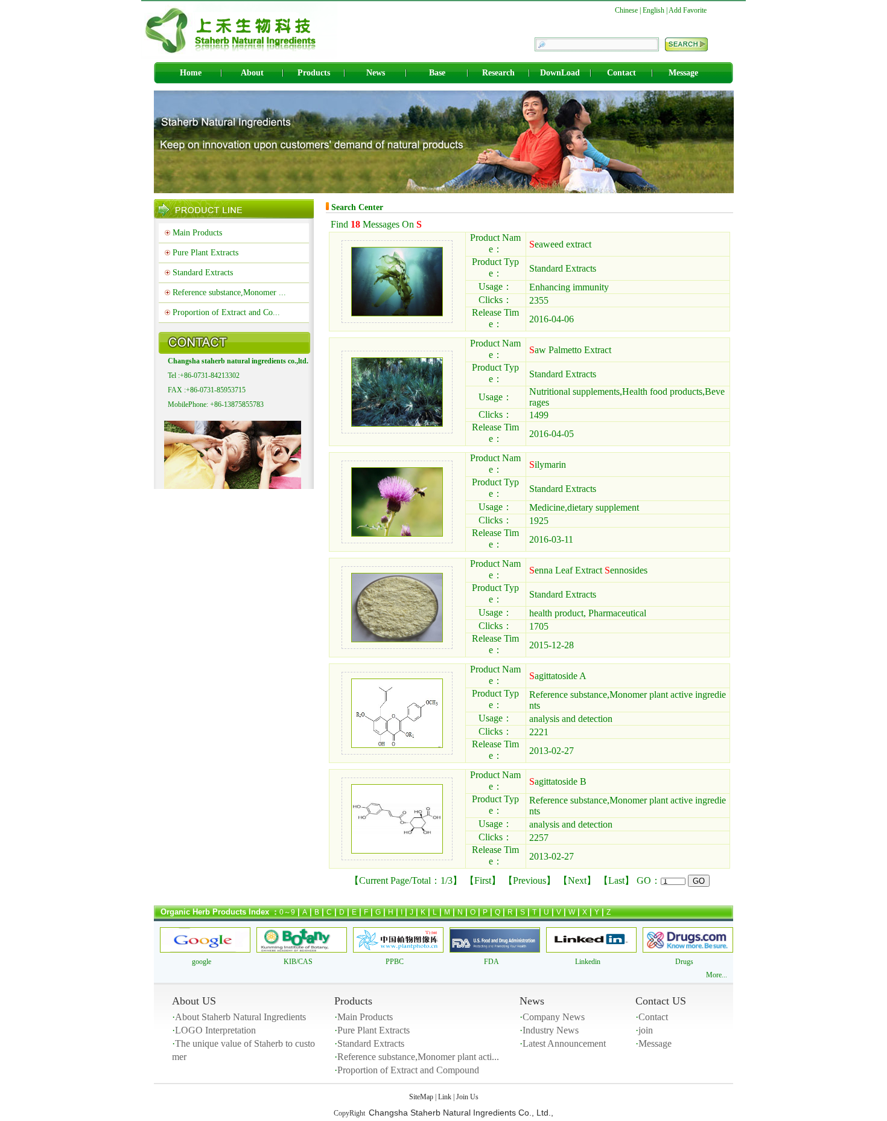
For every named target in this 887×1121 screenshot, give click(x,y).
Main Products (197, 232)
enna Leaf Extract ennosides (588, 570)
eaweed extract (560, 244)
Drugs (684, 961)
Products (313, 72)
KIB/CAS (298, 961)
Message (683, 72)
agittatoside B (558, 781)
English (653, 10)
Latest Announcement (564, 1043)
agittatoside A (558, 676)
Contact (621, 72)
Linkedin (587, 961)
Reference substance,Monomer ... (229, 292)
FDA (491, 961)
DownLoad (560, 72)
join (645, 1030)
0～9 (287, 912)
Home (191, 72)
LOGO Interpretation (215, 1030)
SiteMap (421, 1097)
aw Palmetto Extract (570, 350)
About (252, 72)
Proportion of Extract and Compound (408, 1070)
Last (616, 880)
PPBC (395, 961)
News (375, 72)
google (201, 961)
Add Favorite (688, 10)
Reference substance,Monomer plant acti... (418, 1057)
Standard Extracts (203, 272)
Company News (554, 1017)
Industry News (551, 1030)
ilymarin (547, 464)
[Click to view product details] (397, 313)
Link (444, 1097)
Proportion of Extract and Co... (226, 312)
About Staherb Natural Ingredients (240, 1017)
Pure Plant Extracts (205, 252)
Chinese (626, 10)
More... (716, 975)
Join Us (467, 1097)
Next (577, 880)
